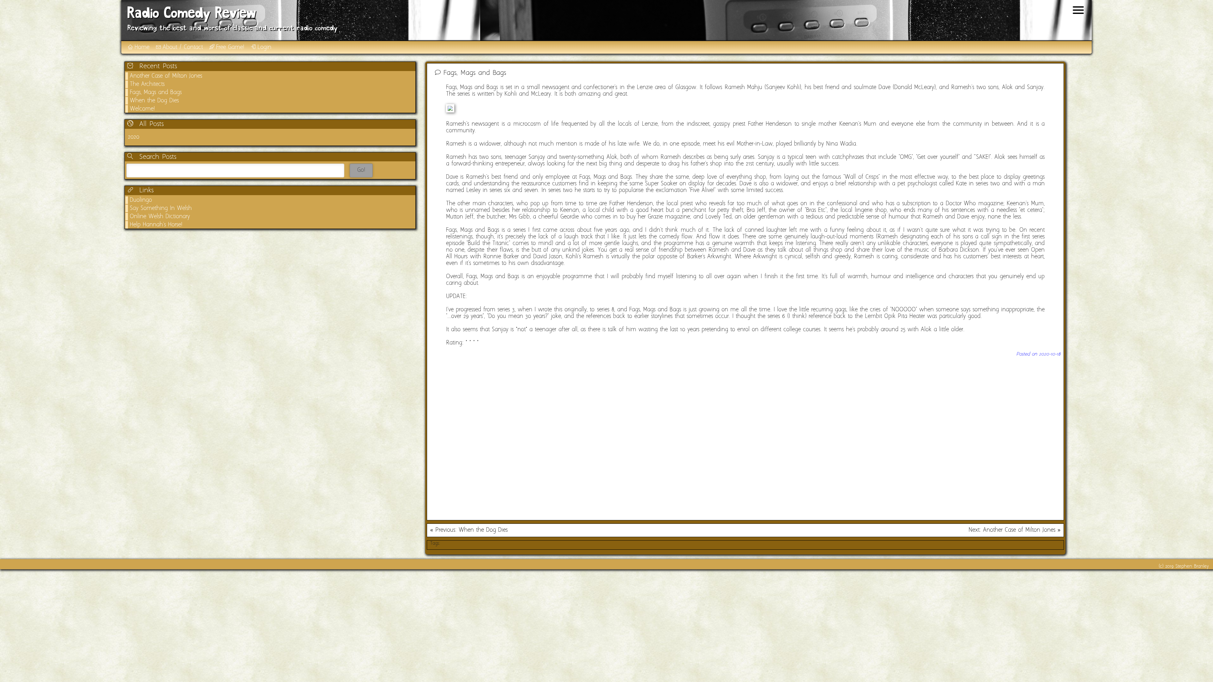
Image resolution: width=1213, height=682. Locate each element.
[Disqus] (745, 436)
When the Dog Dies (154, 101)
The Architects (147, 84)
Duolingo (141, 200)
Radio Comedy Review (192, 13)
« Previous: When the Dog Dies (469, 530)
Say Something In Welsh (161, 208)
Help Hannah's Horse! (156, 225)
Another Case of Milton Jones (166, 76)
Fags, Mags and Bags (156, 92)
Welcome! (142, 109)
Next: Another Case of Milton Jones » (1014, 530)
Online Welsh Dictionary (160, 216)
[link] (270, 137)
